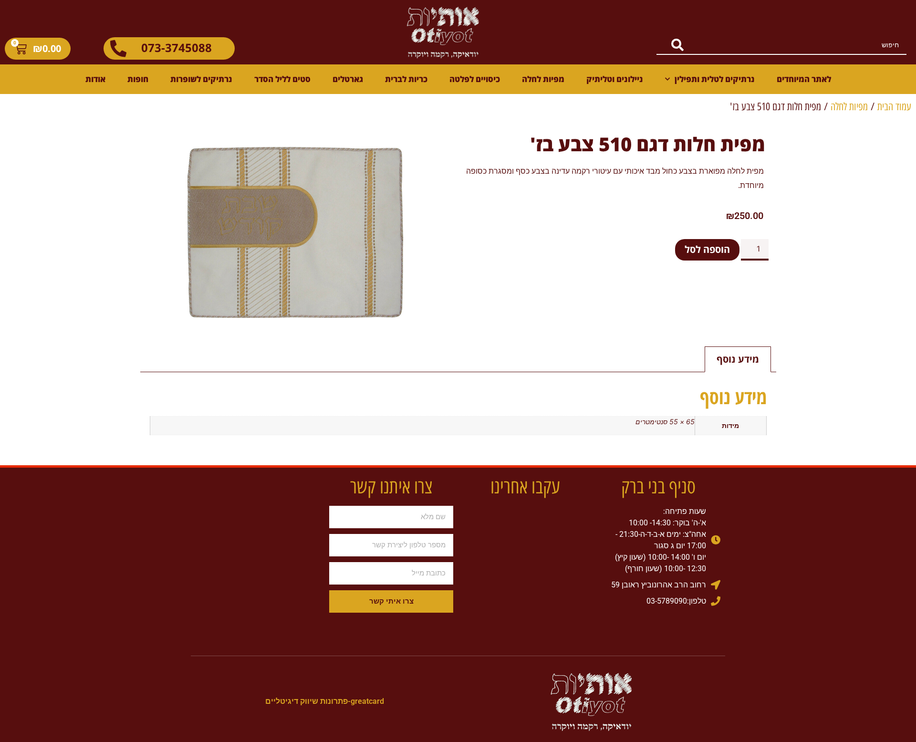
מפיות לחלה (543, 78)
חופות (137, 78)
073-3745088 (176, 47)
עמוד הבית (894, 106)
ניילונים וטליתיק (614, 78)
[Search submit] (670, 45)
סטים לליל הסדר (282, 78)
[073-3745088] (118, 48)
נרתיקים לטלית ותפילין (715, 78)
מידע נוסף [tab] (738, 359)
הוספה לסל (707, 249)
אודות (95, 78)
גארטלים (348, 78)
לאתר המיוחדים (804, 78)
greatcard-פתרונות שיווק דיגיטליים (324, 701)
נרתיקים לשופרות (201, 78)
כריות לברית (406, 78)
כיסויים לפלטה (474, 78)
